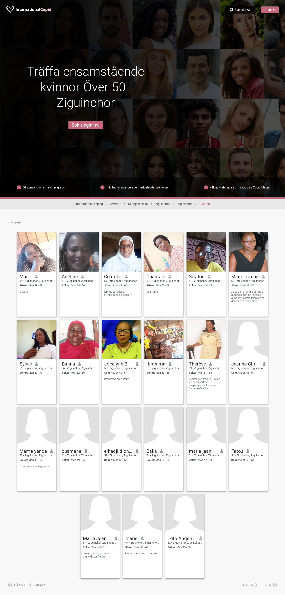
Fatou (237, 451)
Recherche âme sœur (116, 378)
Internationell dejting (89, 204)
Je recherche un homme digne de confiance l (96, 555)
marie (131, 538)
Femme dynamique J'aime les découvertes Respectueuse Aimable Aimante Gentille (204, 383)
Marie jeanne (245, 276)
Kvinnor (115, 204)
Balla (151, 451)
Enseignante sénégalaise (34, 466)
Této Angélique (182, 538)
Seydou (196, 276)
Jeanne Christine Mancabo (245, 364)
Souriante (152, 291)
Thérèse (197, 364)
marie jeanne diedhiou (203, 451)
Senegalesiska (138, 204)
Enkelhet (24, 291)
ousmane (71, 451)
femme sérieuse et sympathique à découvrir (119, 293)
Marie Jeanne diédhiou (97, 538)
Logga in (270, 10)
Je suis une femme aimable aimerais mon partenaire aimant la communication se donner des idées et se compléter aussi (247, 296)
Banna (68, 364)
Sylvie (25, 364)
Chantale (155, 276)
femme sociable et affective (141, 553)
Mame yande (33, 451)
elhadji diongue (118, 451)
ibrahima (155, 364)
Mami (25, 276)
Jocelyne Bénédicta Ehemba (118, 364)
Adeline (70, 276)
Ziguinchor (162, 204)
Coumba (113, 276)
